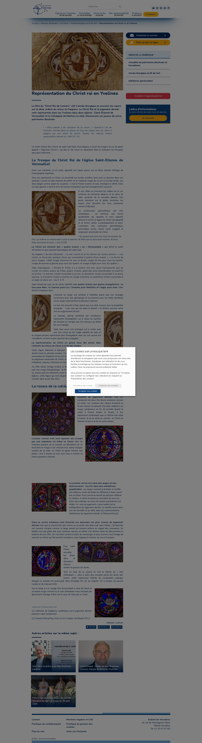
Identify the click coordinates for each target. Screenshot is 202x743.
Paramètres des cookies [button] (82, 385)
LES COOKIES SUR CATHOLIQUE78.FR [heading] (89, 351)
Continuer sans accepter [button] (108, 385)
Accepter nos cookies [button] (87, 391)
